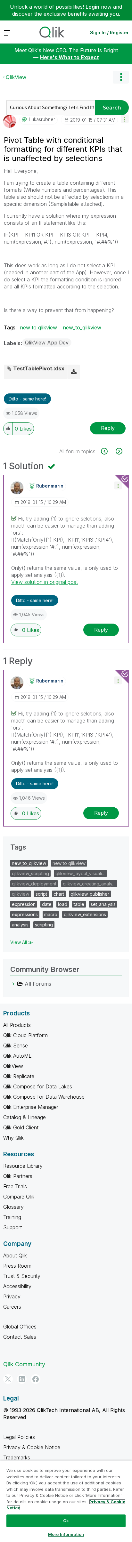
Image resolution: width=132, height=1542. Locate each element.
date (47, 904)
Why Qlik (13, 1137)
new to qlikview (38, 327)
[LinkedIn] (22, 1379)
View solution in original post (44, 582)
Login (92, 7)
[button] (125, 119)
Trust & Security (21, 1276)
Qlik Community (24, 1364)
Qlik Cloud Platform (25, 1035)
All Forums (38, 984)
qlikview (20, 894)
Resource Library (23, 1166)
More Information (66, 1534)
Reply (108, 428)
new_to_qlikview (82, 327)
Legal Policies (19, 1437)
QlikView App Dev (47, 342)
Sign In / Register (109, 32)
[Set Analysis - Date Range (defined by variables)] (118, 451)
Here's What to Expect (69, 57)
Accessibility (17, 1286)
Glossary (13, 1207)
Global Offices (20, 1326)
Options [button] (121, 77)
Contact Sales (19, 1337)
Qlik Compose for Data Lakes (37, 1086)
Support (12, 1227)
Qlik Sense (15, 1045)
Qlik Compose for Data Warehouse (44, 1097)
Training (12, 1217)
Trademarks (16, 1457)
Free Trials (15, 1186)
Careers (12, 1307)
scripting (44, 924)
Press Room (17, 1266)
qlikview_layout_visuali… (80, 873)
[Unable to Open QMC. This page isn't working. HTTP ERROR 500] (108, 451)
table (79, 904)
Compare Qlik (18, 1196)
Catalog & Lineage (24, 1117)
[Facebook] (35, 1379)
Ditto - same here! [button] (27, 398)
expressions (25, 914)
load (62, 904)
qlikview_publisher (89, 894)
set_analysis (103, 904)
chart (59, 894)
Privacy (12, 1296)
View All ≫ (21, 942)
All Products (17, 1025)
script (41, 894)
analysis (20, 924)
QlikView (16, 77)
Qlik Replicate (18, 1076)
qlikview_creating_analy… (89, 883)
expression (24, 904)
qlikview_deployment (34, 883)
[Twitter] (8, 1379)
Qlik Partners (17, 1176)
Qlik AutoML (17, 1056)
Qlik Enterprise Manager (30, 1107)
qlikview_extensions (85, 914)
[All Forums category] (13, 984)
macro (50, 914)
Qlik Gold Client (20, 1127)
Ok (66, 1520)
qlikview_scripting (30, 873)
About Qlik (15, 1255)
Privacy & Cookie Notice (31, 1447)
